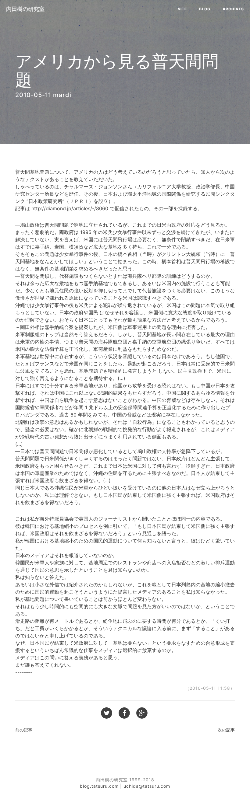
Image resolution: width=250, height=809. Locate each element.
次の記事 (226, 729)
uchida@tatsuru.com (146, 786)
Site (182, 9)
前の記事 (23, 729)
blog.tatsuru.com (99, 786)
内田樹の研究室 (25, 9)
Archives (233, 9)
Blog (204, 9)
